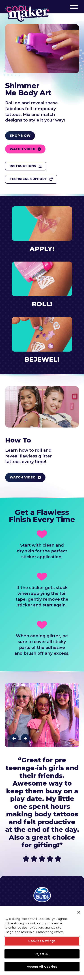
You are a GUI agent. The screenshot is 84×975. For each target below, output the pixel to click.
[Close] (79, 912)
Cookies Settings (42, 941)
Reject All (42, 954)
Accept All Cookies (42, 966)
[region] (42, 940)
